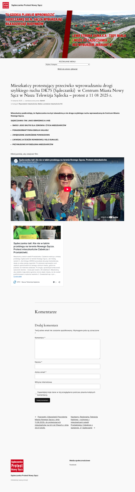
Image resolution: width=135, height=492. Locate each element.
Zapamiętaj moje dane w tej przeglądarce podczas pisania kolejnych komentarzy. (66, 393)
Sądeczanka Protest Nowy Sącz (26, 5)
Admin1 (42, 101)
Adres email (40, 372)
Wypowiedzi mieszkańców (28, 104)
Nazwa (38, 362)
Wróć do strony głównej (67, 69)
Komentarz (40, 338)
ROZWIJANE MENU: (67, 62)
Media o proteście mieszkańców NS (50, 104)
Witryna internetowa (43, 382)
